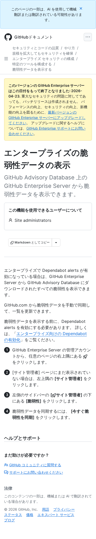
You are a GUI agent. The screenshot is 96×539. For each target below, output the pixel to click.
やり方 (69, 48)
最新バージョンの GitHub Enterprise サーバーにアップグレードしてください (47, 117)
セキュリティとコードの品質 (35, 48)
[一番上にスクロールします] (85, 528)
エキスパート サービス (55, 514)
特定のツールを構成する (32, 64)
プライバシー (64, 509)
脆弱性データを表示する (32, 69)
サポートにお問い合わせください (36, 472)
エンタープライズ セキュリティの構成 (43, 58)
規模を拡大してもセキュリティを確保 (42, 53)
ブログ (9, 520)
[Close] (81, 8)
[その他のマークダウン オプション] (56, 242)
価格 (29, 514)
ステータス (13, 514)
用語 (45, 509)
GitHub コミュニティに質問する (35, 465)
